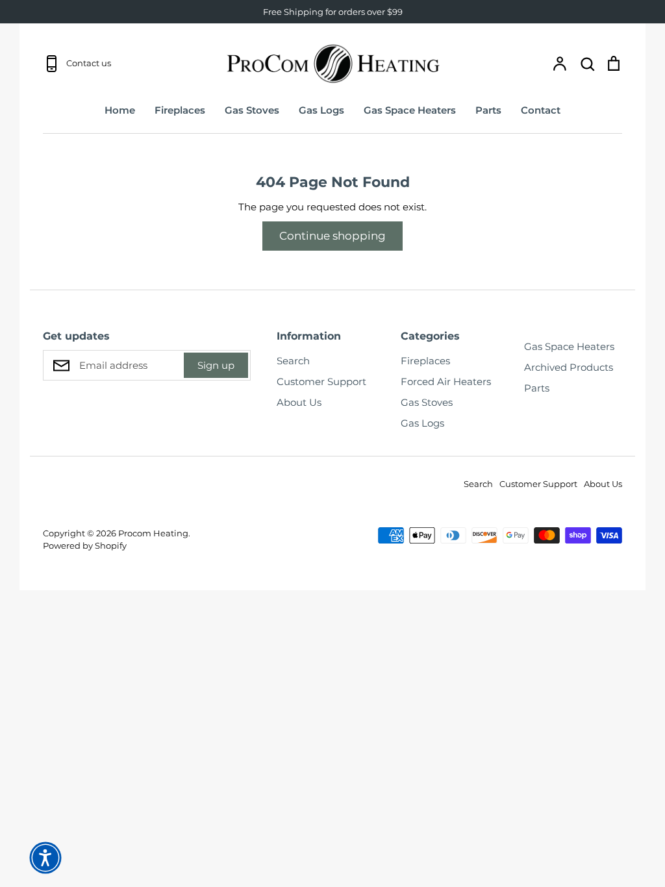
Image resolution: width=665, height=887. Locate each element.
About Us (299, 402)
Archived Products (568, 367)
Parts (488, 110)
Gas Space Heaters (410, 110)
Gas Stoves (252, 110)
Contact (540, 110)
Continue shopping (332, 235)
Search (293, 361)
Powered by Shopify (85, 545)
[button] (45, 858)
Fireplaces (180, 110)
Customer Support (321, 381)
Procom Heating (153, 533)
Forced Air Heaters (446, 381)
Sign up (215, 365)
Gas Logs (321, 110)
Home (120, 110)
